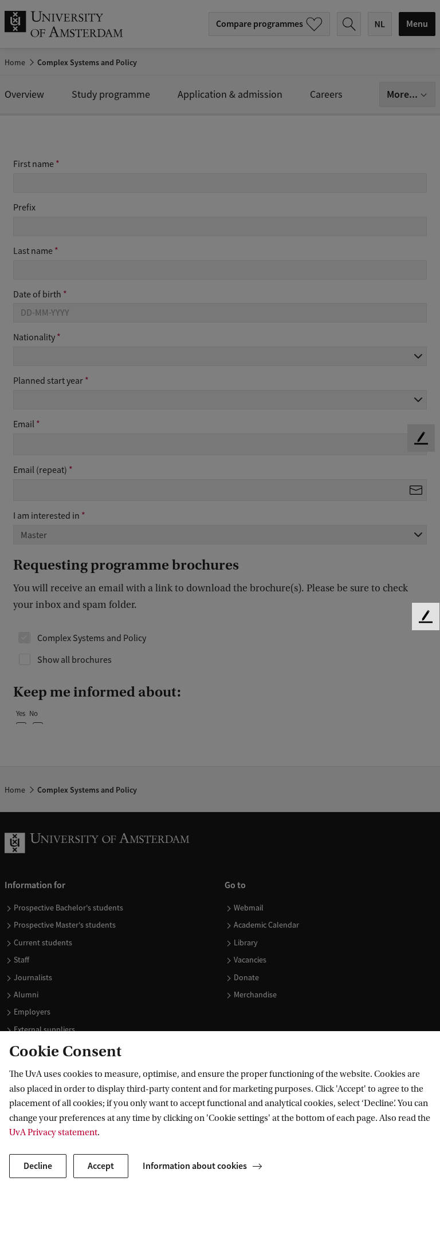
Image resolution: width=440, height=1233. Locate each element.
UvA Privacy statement (53, 1132)
